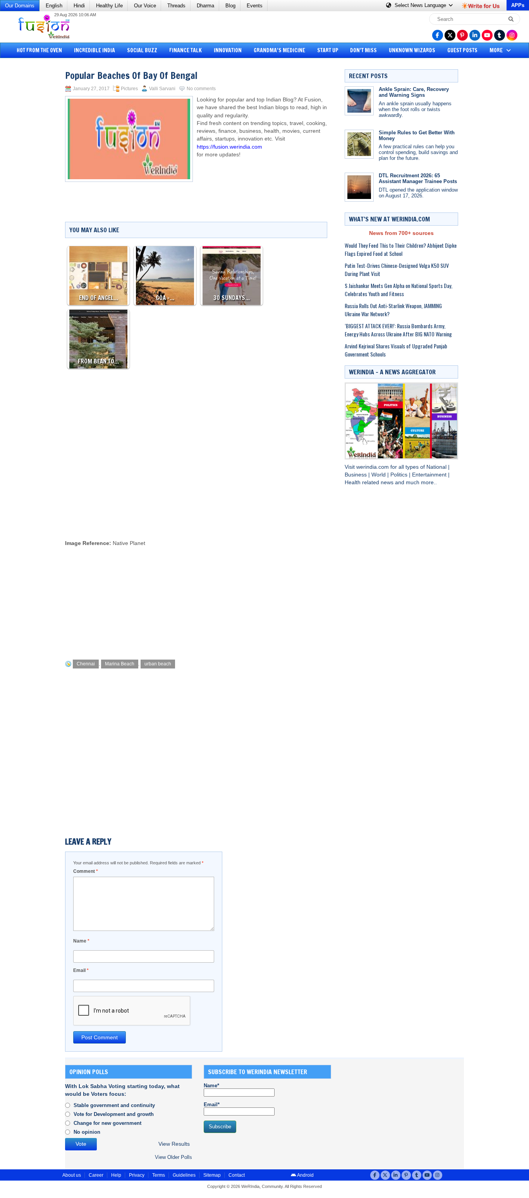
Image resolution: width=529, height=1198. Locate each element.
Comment (85, 871)
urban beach (157, 664)
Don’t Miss (363, 50)
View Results (174, 1144)
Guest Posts (462, 50)
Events (255, 6)
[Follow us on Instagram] (512, 35)
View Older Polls (173, 1157)
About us (71, 1175)
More (496, 50)
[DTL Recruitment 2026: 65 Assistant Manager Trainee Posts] (359, 187)
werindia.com (373, 467)
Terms (158, 1175)
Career (96, 1175)
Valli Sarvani (162, 88)
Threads (176, 6)
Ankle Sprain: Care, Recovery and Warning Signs (414, 92)
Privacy (136, 1175)
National (437, 467)
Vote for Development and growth (114, 1114)
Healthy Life (109, 6)
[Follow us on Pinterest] (462, 35)
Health (353, 482)
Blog (230, 6)
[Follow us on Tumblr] (499, 35)
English (54, 6)
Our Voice (145, 6)
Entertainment (430, 475)
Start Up (327, 50)
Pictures (129, 88)
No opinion (87, 1132)
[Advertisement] (35, 180)
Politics (399, 475)
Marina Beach (119, 664)
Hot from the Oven (39, 50)
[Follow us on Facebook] (437, 35)
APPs (517, 5)
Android (305, 1175)
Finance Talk (185, 50)
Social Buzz (142, 50)
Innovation (228, 50)
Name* (211, 1085)
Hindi (79, 6)
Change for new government (107, 1123)
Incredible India (94, 50)
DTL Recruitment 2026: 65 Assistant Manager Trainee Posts (418, 178)
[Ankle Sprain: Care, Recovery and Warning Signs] (359, 100)
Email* (212, 1104)
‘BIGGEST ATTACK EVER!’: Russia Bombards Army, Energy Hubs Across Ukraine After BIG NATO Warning (398, 330)
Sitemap (212, 1175)
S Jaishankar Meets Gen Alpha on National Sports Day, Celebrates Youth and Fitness (398, 289)
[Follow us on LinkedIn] (474, 35)
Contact (236, 1175)
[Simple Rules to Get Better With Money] (359, 144)
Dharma (205, 6)
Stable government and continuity (114, 1105)
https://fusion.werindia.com (229, 147)
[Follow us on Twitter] (450, 35)
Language (421, 5)
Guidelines (184, 1175)
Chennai (86, 664)
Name (81, 941)
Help (116, 1175)
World (379, 475)
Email (81, 970)
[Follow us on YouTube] (487, 35)
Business (356, 475)
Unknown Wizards (412, 50)
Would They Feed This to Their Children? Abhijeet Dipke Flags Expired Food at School (401, 249)
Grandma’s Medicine (279, 50)
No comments (201, 88)
